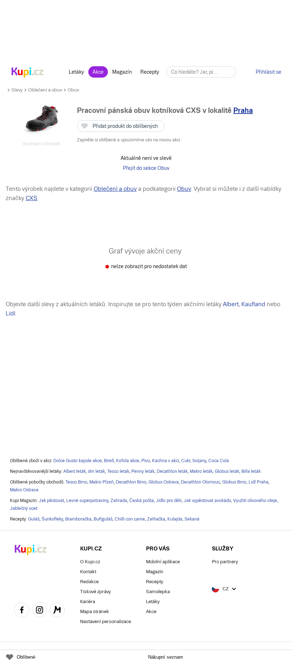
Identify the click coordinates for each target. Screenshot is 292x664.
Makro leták (201, 471)
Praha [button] (243, 110)
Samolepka (158, 591)
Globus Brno (234, 482)
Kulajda (174, 519)
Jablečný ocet (23, 508)
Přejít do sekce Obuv (146, 168)
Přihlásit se (268, 72)
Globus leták (227, 471)
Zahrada (118, 500)
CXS (31, 198)
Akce (98, 72)
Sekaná (191, 519)
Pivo (145, 460)
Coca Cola (218, 460)
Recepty (149, 72)
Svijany (199, 460)
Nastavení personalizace (105, 621)
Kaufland (253, 304)
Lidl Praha (258, 482)
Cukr (185, 460)
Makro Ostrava (24, 489)
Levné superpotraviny (87, 500)
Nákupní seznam (165, 657)
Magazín (122, 72)
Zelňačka (156, 519)
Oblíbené (26, 657)
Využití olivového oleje (255, 500)
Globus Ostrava (163, 482)
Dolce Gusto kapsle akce (77, 460)
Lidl (10, 313)
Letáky (76, 72)
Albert (231, 304)
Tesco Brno (76, 482)
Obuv (73, 90)
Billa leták (251, 471)
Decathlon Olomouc (200, 482)
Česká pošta (141, 500)
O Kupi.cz (90, 561)
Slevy (16, 90)
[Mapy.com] (57, 610)
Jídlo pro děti (169, 500)
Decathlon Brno (131, 482)
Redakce (89, 581)
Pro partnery (225, 561)
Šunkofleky (52, 519)
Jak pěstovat (51, 500)
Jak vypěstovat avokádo (207, 500)
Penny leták (143, 471)
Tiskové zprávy (95, 591)
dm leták (96, 471)
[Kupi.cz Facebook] (21, 610)
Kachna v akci (165, 460)
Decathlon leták (172, 471)
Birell (109, 460)
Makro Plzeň (101, 482)
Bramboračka (78, 519)
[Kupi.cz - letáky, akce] (28, 73)
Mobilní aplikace (163, 561)
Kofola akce (127, 460)
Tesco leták (118, 471)
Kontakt (88, 571)
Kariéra (87, 601)
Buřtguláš (103, 519)
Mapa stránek (94, 611)
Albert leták (74, 471)
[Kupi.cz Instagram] (39, 610)
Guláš (34, 519)
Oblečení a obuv (45, 90)
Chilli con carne (130, 519)
